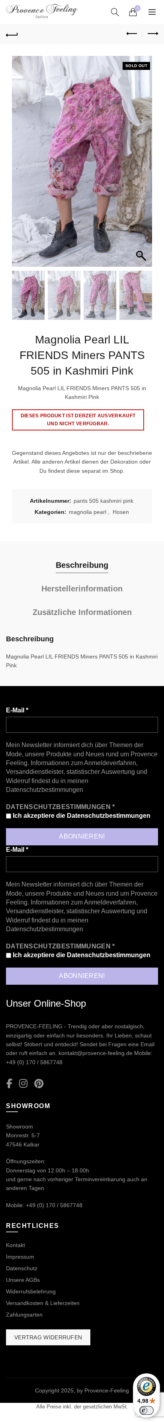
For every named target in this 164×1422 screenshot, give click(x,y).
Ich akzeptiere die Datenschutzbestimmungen (80, 815)
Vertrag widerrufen (48, 1337)
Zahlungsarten (24, 1314)
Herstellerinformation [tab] (82, 588)
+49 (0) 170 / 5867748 (34, 1062)
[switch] (146, 1410)
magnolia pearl (87, 512)
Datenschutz (21, 1268)
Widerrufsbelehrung (31, 1291)
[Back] (12, 34)
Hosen (121, 512)
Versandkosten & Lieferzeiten (43, 1303)
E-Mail (17, 710)
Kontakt (15, 1245)
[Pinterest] (39, 1084)
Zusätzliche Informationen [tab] (82, 612)
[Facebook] (9, 1084)
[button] (142, 165)
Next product (152, 34)
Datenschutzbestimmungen (44, 789)
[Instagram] (23, 1084)
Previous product (132, 34)
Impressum (20, 1256)
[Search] (115, 12)
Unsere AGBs (23, 1280)
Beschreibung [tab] (82, 565)
